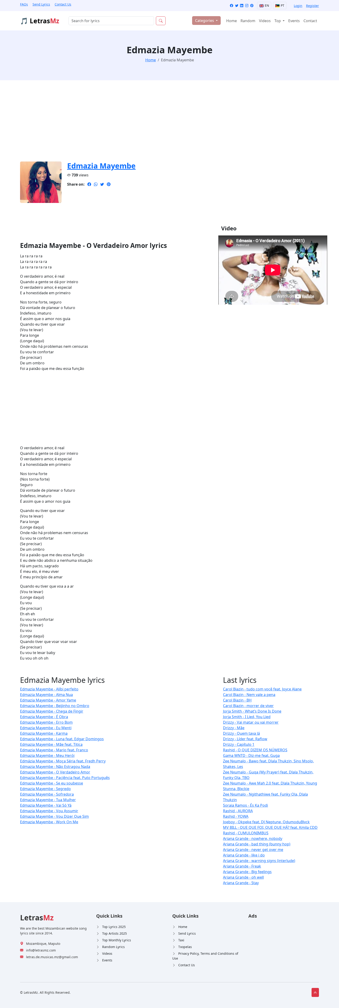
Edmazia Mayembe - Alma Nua (46, 694)
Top (278, 20)
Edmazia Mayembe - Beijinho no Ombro (54, 705)
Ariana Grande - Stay (241, 882)
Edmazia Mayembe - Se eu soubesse (51, 783)
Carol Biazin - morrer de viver (248, 705)
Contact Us (63, 4)
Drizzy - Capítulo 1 (238, 744)
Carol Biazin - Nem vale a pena (249, 694)
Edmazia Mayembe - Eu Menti (45, 727)
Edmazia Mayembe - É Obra (44, 716)
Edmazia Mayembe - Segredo (45, 788)
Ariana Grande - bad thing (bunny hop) (256, 844)
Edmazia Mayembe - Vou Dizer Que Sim (54, 816)
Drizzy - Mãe (233, 727)
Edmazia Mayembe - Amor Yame (48, 700)
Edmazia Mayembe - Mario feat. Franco (54, 749)
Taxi (181, 940)
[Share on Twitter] (102, 184)
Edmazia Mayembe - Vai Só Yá (45, 805)
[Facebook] (231, 5)
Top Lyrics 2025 (114, 927)
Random (248, 20)
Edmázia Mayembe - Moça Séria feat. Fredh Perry (63, 761)
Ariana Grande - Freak (242, 866)
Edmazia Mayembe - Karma (44, 733)
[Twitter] (236, 5)
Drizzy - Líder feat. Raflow (245, 738)
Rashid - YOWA (235, 816)
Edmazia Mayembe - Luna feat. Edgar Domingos (62, 738)
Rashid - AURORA (238, 810)
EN (266, 5)
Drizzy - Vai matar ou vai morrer (251, 722)
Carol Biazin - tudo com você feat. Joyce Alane (262, 689)
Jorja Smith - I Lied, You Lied (247, 716)
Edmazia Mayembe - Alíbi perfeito (49, 689)
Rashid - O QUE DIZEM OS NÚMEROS (255, 749)
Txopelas (185, 947)
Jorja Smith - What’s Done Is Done (252, 711)
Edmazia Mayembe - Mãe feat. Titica (51, 744)
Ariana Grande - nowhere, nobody (252, 838)
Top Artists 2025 (114, 933)
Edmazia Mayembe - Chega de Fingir (51, 711)
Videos (265, 20)
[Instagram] (246, 5)
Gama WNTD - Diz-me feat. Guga (251, 755)
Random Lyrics (113, 947)
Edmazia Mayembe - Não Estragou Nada (55, 766)
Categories (205, 20)
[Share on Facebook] (89, 184)
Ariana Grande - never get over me (253, 849)
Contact (310, 20)
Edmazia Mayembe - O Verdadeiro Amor (55, 772)
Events (294, 20)
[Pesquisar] (161, 20)
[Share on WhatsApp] (96, 184)
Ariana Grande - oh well (243, 877)
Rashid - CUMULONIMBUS (245, 833)
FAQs (24, 4)
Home (231, 20)
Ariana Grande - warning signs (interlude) (259, 860)
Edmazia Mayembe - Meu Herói (47, 755)
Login (298, 5)
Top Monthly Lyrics (116, 940)
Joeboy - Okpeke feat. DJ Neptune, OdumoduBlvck (266, 821)
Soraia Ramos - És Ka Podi (245, 805)
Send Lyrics (41, 4)
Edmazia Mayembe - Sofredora (47, 794)
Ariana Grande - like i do (244, 855)
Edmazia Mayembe (101, 166)
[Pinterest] (251, 5)
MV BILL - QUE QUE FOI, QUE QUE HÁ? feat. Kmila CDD (270, 827)
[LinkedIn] (241, 5)
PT (282, 5)
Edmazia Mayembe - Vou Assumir (49, 810)
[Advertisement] (158, 123)
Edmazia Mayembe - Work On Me (49, 821)
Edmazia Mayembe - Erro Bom (46, 722)
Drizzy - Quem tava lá (241, 733)
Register (312, 5)
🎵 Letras (39, 20)
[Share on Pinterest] (108, 184)
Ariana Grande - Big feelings (247, 871)
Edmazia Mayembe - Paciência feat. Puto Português (65, 777)
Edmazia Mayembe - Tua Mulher (48, 799)
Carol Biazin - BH (237, 700)
